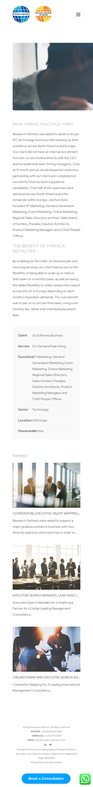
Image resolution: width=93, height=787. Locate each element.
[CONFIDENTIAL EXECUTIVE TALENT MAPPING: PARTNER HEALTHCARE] (46, 485)
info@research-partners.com (50, 740)
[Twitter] (50, 744)
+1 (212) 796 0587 (52, 735)
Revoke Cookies (54, 762)
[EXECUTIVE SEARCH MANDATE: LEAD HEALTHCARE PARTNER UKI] (46, 567)
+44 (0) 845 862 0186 (51, 731)
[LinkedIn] (45, 744)
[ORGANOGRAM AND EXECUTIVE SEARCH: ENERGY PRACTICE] (46, 649)
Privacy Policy (38, 762)
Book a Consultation (46, 778)
